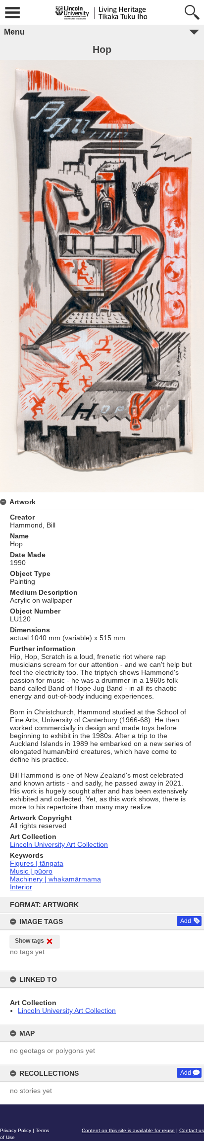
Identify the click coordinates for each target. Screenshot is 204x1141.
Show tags (29, 940)
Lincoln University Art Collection (67, 1010)
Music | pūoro (31, 871)
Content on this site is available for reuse (128, 1130)
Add (185, 921)
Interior (21, 887)
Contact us (191, 1130)
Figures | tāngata (36, 863)
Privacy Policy (15, 1130)
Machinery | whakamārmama (55, 879)
